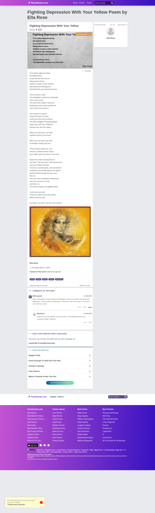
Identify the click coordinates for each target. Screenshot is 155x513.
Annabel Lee (107, 428)
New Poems (32, 422)
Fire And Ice (107, 437)
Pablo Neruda (83, 422)
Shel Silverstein (83, 431)
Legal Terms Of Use (80, 452)
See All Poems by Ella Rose (60, 383)
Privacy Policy (68, 452)
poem (32, 279)
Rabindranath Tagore (85, 437)
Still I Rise (106, 416)
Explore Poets (32, 437)
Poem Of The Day (34, 441)
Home (75, 3)
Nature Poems (58, 431)
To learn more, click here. (16, 504)
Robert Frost (82, 413)
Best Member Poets (34, 428)
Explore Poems (33, 434)
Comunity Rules (56, 452)
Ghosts (51, 279)
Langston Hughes (84, 425)
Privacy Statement (74, 450)
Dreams (105, 425)
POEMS (53, 397)
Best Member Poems (35, 416)
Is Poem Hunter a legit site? (114, 450)
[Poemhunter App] (32, 445)
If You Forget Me (109, 422)
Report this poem (85, 285)
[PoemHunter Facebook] (41, 445)
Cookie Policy (61, 450)
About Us (40, 450)
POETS (61, 397)
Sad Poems (57, 422)
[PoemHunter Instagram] (48, 445)
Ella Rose (34, 263)
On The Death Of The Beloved (114, 441)
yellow (45, 279)
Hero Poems (57, 437)
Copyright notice (50, 450)
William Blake (83, 434)
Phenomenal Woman (110, 413)
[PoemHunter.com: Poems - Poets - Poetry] (37, 3)
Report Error (99, 450)
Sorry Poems (57, 434)
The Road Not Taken (110, 419)
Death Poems (58, 419)
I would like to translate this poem (41, 343)
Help (91, 450)
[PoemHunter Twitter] (44, 445)
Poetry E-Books (58, 441)
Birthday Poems (58, 425)
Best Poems (31, 413)
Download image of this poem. (39, 285)
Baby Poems (57, 416)
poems (38, 279)
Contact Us (84, 450)
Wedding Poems (59, 428)
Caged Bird (107, 431)
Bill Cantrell (37, 296)
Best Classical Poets (35, 431)
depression (59, 279)
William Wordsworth (85, 441)
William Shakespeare (86, 419)
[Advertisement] (31, 491)
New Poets (31, 425)
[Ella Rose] (111, 31)
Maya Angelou (83, 416)
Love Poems (57, 413)
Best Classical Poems (35, 419)
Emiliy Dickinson (84, 428)
